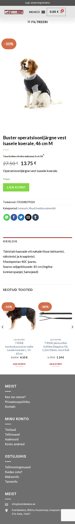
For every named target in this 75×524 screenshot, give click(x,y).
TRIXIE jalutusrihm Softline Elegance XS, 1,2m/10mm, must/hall (55, 346)
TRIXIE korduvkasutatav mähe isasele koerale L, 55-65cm (19, 348)
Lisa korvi (16, 187)
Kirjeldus (10, 241)
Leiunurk (23, 208)
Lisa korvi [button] (19, 364)
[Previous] (3, 335)
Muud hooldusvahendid (42, 208)
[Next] (72, 335)
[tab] (37, 241)
